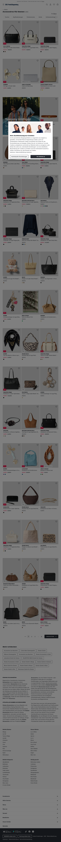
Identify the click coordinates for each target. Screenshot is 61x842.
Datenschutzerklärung (21, 152)
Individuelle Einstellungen (19, 156)
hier (22, 150)
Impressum (29, 152)
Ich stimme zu (41, 156)
